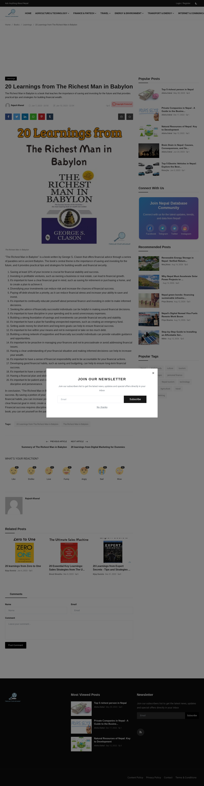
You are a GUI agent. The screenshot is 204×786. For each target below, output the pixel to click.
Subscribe (135, 399)
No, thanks (102, 407)
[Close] (153, 373)
